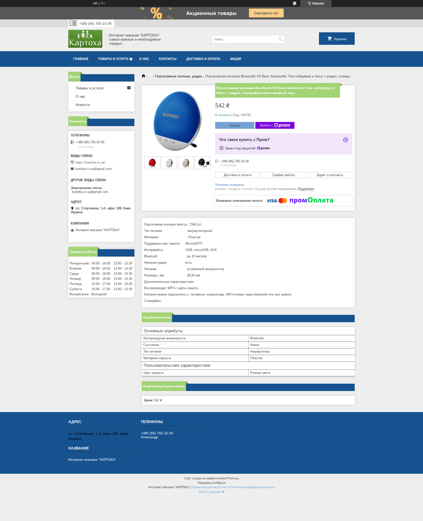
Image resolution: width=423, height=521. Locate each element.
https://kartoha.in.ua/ (90, 162)
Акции (235, 59)
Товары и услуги (113, 59)
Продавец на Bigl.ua (212, 483)
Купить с (266, 125)
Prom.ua (233, 478)
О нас (144, 59)
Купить (235, 125)
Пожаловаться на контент (210, 487)
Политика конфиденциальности (252, 487)
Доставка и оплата (203, 59)
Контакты (167, 59)
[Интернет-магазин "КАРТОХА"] (85, 39)
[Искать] (280, 39)
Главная (80, 59)
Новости (83, 105)
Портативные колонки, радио (178, 76)
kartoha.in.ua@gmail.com (93, 169)
